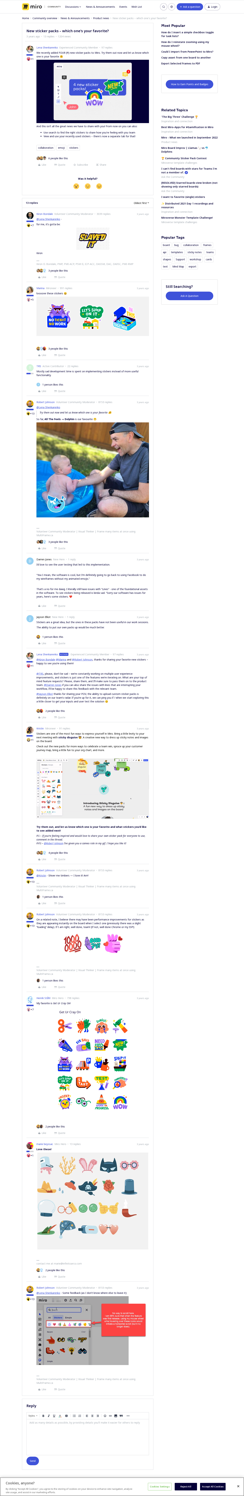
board (166, 245)
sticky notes (195, 252)
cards (209, 259)
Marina (40, 288)
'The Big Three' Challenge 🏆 (179, 116)
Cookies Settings (160, 1486)
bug (176, 245)
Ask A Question (189, 296)
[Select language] (171, 6)
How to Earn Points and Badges (189, 84)
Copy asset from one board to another (186, 57)
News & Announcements (100, 6)
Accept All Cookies (213, 1486)
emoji (61, 147)
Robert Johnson (45, 402)
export (192, 266)
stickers (73, 147)
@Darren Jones (52, 685)
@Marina (61, 659)
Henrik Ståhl (43, 998)
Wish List (136, 6)
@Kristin (41, 875)
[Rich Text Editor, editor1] (88, 1437)
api (164, 252)
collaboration (45, 147)
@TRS (39, 673)
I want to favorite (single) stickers (183, 197)
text (165, 266)
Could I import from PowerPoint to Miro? (187, 51)
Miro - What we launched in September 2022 (189, 137)
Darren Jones (44, 559)
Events (123, 6)
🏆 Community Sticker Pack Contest (184, 158)
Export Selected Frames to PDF (180, 63)
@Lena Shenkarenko (48, 219)
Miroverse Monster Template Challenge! (187, 217)
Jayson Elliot (43, 617)
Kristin (40, 728)
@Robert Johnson (82, 659)
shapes (167, 259)
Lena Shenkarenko (47, 47)
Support (180, 259)
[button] (190, 6)
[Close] (238, 1486)
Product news (101, 18)
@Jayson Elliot (44, 694)
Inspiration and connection (177, 121)
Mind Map (178, 266)
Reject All (185, 1486)
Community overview (45, 18)
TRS (38, 366)
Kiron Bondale (44, 214)
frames (207, 245)
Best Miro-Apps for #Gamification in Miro (187, 127)
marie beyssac (44, 1144)
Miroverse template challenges (179, 162)
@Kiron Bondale (45, 659)
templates (177, 252)
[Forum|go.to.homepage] (41, 6)
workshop (195, 259)
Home (25, 18)
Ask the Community (172, 177)
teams (210, 252)
